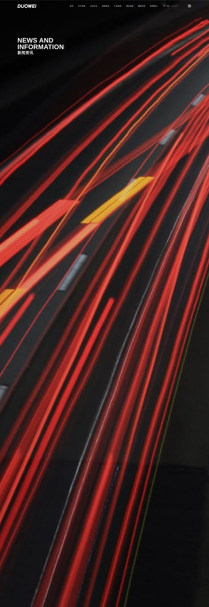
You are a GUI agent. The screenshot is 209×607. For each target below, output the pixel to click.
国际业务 (141, 6)
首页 (71, 6)
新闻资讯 (105, 6)
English (175, 6)
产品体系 (117, 6)
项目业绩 (129, 6)
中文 (168, 6)
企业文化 (93, 6)
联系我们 (153, 6)
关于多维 (81, 6)
